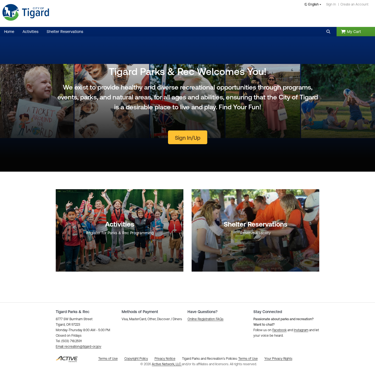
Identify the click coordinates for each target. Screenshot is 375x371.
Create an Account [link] (354, 4)
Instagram (301, 330)
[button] (328, 31)
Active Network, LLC (167, 364)
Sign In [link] (331, 4)
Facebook (279, 330)
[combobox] (314, 4)
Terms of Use (248, 359)
